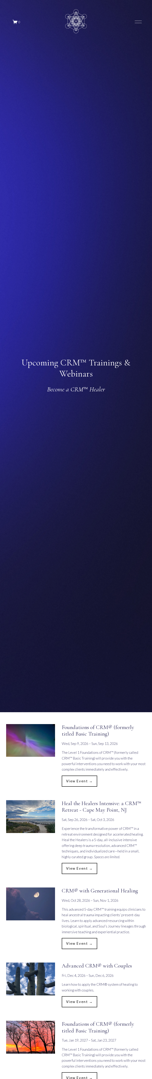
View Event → (79, 781)
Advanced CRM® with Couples (97, 965)
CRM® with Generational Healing (100, 890)
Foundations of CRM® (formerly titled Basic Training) (98, 730)
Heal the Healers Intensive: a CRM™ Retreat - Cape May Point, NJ (101, 806)
